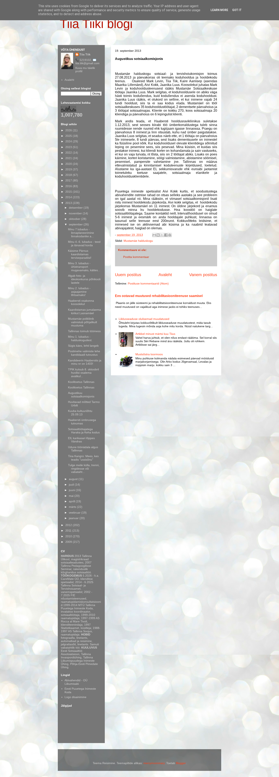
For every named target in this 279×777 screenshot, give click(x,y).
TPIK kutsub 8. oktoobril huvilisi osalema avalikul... (83, 373)
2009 (69, 541)
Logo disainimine (75, 697)
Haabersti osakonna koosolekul (81, 302)
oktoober (75, 218)
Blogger (181, 763)
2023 (69, 147)
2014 (69, 197)
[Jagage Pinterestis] (170, 235)
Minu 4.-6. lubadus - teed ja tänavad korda (84, 243)
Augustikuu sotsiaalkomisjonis (81, 394)
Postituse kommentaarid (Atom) (148, 283)
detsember (76, 207)
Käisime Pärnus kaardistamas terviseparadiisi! (79, 254)
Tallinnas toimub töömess (84, 331)
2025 (69, 135)
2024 (69, 141)
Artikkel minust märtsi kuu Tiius (155, 333)
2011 (68, 530)
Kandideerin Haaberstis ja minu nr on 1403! (84, 362)
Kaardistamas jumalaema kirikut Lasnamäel (84, 311)
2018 (69, 175)
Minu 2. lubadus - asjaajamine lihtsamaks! (79, 292)
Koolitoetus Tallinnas (81, 381)
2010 (69, 536)
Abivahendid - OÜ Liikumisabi (76, 682)
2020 (69, 163)
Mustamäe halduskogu (138, 240)
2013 (69, 203)
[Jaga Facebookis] (166, 235)
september (76, 224)
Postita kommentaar (136, 257)
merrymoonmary (154, 763)
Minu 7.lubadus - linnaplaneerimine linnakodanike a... (81, 233)
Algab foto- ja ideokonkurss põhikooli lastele (84, 279)
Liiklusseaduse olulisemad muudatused (144, 318)
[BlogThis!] (158, 235)
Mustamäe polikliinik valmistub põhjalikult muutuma (82, 322)
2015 (69, 191)
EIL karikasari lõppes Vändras (81, 439)
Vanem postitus (203, 274)
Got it (237, 10)
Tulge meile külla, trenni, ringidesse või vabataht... (83, 468)
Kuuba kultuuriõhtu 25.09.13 (80, 412)
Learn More (219, 10)
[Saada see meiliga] (154, 235)
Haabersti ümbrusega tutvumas (82, 421)
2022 (69, 152)
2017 (69, 180)
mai (71, 495)
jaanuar (74, 518)
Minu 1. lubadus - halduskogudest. (80, 338)
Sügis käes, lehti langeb (83, 345)
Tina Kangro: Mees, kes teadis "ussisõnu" (83, 457)
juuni (72, 490)
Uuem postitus (128, 274)
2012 (69, 525)
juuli (72, 484)
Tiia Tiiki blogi (96, 24)
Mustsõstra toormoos (149, 354)
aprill (72, 501)
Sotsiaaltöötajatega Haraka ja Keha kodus (84, 430)
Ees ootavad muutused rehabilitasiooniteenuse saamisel (159, 296)
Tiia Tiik (84, 54)
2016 (69, 186)
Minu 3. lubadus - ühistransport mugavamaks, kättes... (84, 267)
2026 (69, 130)
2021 (69, 158)
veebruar (75, 512)
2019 (69, 169)
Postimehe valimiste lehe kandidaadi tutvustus (84, 353)
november (76, 213)
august (73, 479)
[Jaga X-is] (162, 235)
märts (73, 506)
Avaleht (165, 274)
